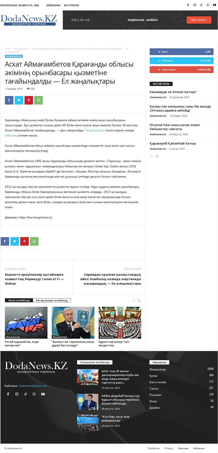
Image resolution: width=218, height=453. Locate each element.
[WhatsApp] (208, 5)
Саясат (154, 388)
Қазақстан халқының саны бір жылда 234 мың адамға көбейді (180, 108)
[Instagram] (194, 5)
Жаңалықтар (21, 48)
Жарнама (183, 448)
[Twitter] (19, 100)
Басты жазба (157, 382)
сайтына (11, 135)
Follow (206, 60)
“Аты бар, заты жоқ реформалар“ (115, 418)
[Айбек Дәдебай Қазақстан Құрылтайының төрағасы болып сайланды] (87, 402)
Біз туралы (71, 5)
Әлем (153, 401)
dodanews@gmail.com (33, 385)
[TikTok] (201, 5)
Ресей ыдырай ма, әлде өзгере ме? (22, 343)
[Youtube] (214, 5)
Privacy (169, 448)
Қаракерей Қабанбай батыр (173, 143)
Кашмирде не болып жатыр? (173, 92)
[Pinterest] (28, 100)
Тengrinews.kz (94, 130)
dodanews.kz (158, 97)
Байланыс (53, 5)
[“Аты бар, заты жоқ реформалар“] (87, 423)
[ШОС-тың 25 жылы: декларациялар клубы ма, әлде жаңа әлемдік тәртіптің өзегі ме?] (87, 377)
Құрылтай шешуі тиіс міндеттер (114, 343)
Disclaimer (154, 448)
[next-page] (139, 300)
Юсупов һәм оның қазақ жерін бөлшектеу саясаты (175, 127)
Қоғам (153, 375)
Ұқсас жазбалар (19, 300)
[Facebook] (188, 5)
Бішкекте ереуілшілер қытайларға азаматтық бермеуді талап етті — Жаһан (34, 278)
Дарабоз (154, 407)
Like (208, 51)
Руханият (155, 395)
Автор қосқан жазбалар (52, 300)
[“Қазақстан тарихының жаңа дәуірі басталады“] (73, 323)
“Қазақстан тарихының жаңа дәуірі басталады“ (73, 343)
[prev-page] (134, 300)
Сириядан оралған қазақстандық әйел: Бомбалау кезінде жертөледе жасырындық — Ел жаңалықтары (110, 278)
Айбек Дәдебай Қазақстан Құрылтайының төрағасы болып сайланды (121, 399)
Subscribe (204, 69)
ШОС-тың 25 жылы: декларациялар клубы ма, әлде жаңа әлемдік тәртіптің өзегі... (120, 376)
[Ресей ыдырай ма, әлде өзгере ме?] (26, 323)
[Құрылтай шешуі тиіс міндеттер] (120, 323)
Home (8, 48)
